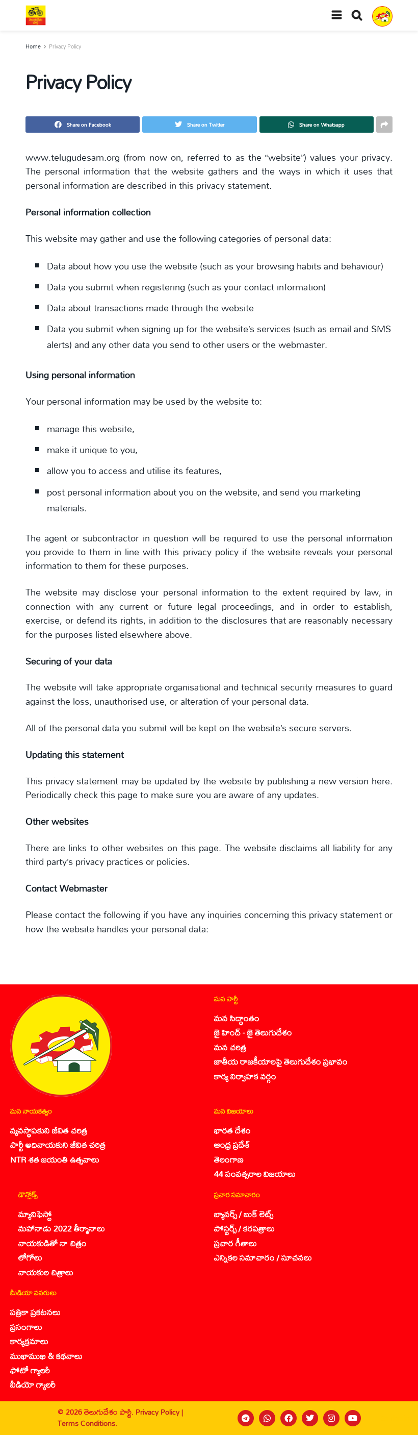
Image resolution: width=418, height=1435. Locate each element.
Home (33, 46)
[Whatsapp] (267, 1418)
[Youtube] (353, 1418)
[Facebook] (288, 1418)
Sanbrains (397, 1418)
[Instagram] (331, 1418)
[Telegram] (246, 1418)
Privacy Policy (65, 46)
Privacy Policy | (159, 1411)
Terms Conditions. (87, 1423)
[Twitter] (310, 1418)
